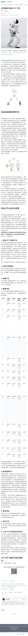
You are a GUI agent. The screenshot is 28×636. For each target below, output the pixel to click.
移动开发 (21, 4)
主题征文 (10, 4)
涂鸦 (2, 594)
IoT (2, 592)
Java (25, 4)
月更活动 (5, 4)
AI (13, 4)
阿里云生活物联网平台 (19, 592)
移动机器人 (11, 592)
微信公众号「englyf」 (7, 52)
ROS (6, 592)
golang (17, 4)
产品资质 (14, 629)
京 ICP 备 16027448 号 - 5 (14, 628)
